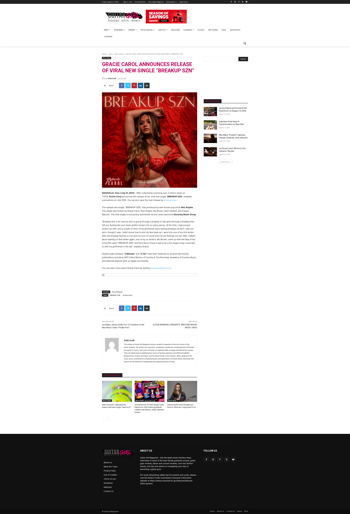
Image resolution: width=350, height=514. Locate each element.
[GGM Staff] (104, 78)
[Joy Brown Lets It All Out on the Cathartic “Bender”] (210, 151)
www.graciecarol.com (160, 268)
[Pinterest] (238, 2)
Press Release (117, 292)
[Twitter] (242, 2)
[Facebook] (231, 2)
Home (104, 54)
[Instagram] (235, 2)
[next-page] (108, 419)
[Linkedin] (140, 85)
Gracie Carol (127, 295)
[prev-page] (103, 419)
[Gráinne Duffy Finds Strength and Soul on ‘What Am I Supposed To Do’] (182, 391)
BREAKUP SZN (115, 295)
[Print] (147, 85)
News (111, 54)
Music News (119, 54)
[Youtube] (246, 2)
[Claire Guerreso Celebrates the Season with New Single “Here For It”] (117, 391)
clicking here (170, 200)
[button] (244, 43)
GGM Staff (112, 78)
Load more (225, 162)
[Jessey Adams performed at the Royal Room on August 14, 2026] (210, 111)
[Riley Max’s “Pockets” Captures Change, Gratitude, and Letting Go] (210, 138)
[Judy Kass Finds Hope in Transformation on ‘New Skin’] (210, 125)
